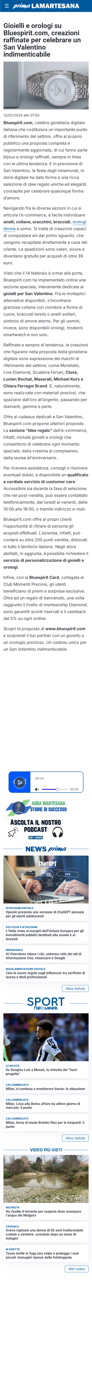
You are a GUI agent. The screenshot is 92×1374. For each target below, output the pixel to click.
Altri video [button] (76, 1269)
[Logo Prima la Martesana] (46, 6)
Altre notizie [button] (75, 988)
